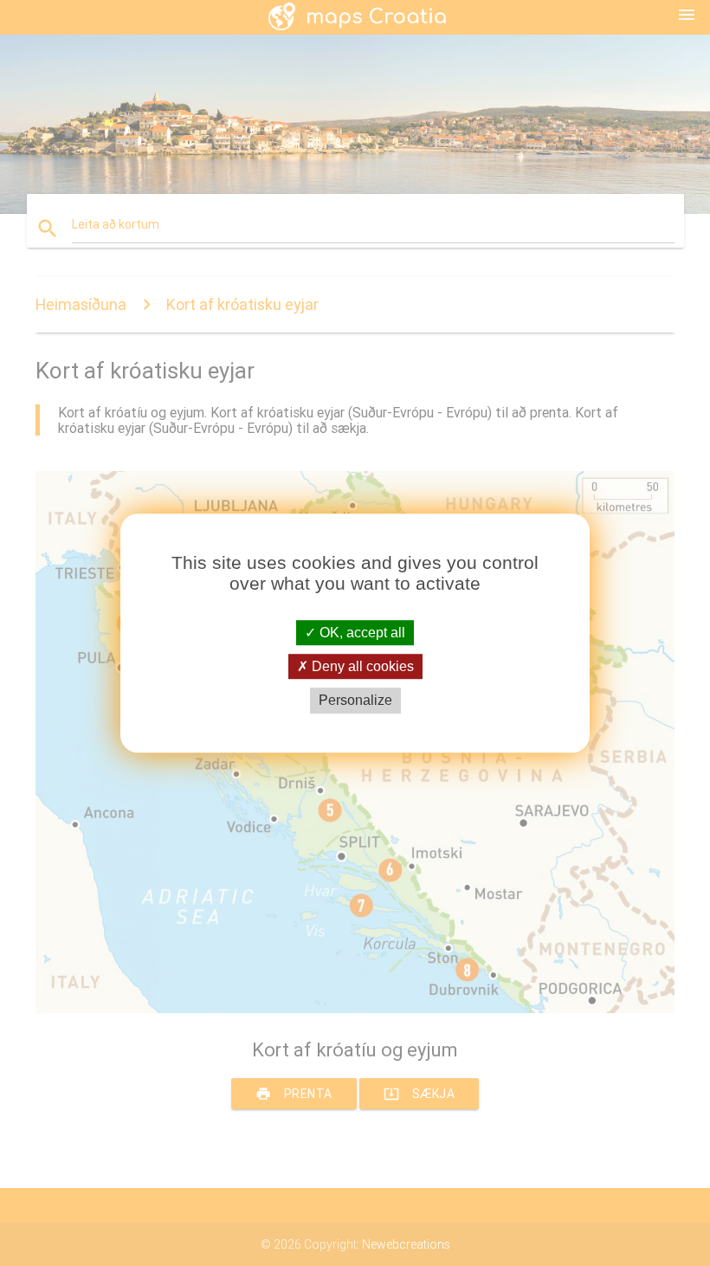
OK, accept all (360, 632)
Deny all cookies (361, 666)
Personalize (355, 701)
